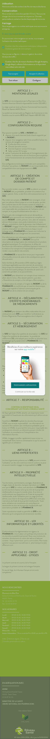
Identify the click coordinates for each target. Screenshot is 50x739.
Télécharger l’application (25, 385)
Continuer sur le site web (25, 392)
